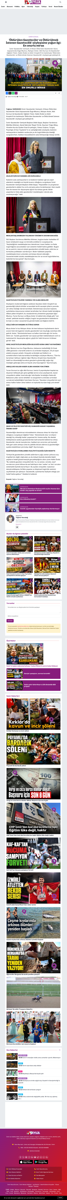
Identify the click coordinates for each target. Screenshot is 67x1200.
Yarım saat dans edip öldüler (30, 1065)
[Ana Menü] (6, 2)
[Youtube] (35, 1157)
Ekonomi (10, 6)
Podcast (36, 1186)
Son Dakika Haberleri (14, 1178)
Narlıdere (30, 1193)
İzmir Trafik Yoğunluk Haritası (44, 1172)
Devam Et (18, 524)
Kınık (7, 1193)
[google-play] (41, 1162)
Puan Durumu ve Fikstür (15, 1175)
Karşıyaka (45, 1191)
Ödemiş (36, 1193)
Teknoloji (30, 6)
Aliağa (12, 1189)
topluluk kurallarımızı (23, 626)
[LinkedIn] (32, 1157)
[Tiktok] (38, 1157)
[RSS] (46, 1157)
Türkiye (44, 6)
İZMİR (7, 1189)
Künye (57, 1184)
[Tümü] (59, 1050)
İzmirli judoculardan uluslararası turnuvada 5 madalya (45, 595)
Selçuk (48, 1193)
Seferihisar (42, 1193)
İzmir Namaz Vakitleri (15, 1172)
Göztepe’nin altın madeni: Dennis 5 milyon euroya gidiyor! (45, 574)
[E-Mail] (17, 527)
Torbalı (56, 1193)
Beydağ (40, 1189)
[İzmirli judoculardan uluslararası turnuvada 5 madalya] (47, 586)
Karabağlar (31, 1191)
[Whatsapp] (43, 1157)
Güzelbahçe (23, 1191)
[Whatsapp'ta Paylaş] (13, 93)
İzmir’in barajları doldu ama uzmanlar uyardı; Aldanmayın (19, 553)
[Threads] (41, 1157)
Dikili (8, 1191)
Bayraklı (28, 1189)
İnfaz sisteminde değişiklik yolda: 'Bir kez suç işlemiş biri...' (37, 1097)
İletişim (31, 1186)
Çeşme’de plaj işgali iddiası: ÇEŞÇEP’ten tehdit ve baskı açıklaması (19, 595)
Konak (11, 1193)
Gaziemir (16, 1191)
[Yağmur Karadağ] (10, 518)
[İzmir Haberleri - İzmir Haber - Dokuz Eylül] (33, 2)
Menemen (23, 1193)
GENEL (20, 1063)
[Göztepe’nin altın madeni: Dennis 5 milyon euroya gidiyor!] (47, 565)
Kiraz (58, 1191)
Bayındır (22, 1189)
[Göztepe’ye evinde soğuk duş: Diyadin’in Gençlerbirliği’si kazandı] (47, 544)
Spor (23, 6)
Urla (60, 1193)
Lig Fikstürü (36, 1184)
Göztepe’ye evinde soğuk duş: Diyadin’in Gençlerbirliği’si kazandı (46, 553)
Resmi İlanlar (58, 6)
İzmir (3, 6)
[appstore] (26, 1162)
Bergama (34, 1189)
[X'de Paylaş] (9, 93)
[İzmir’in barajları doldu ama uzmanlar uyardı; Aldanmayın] (20, 544)
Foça (11, 1191)
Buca (51, 1189)
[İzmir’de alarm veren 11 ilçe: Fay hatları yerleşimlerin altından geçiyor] (20, 565)
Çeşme (55, 1189)
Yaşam (37, 6)
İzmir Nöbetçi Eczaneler (15, 1169)
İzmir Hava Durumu (42, 1169)
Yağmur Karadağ (11, 96)
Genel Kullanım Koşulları (47, 1184)
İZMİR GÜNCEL (33, 37)
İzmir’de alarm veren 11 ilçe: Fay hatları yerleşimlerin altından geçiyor (19, 574)
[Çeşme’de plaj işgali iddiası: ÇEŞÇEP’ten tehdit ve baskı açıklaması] (20, 586)
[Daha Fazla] (16, 93)
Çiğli (59, 1189)
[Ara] (60, 2)
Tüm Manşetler (40, 1175)
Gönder (10, 620)
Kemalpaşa (52, 1191)
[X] (23, 1157)
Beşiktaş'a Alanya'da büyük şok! (31, 1073)
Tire (52, 1193)
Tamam (60, 1197)
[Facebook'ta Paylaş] (7, 93)
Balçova (17, 1189)
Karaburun (38, 1191)
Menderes (17, 1193)
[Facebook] (20, 1157)
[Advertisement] (33, 21)
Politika (17, 6)
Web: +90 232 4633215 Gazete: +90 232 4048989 (35, 1147)
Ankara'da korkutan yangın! (30, 1089)
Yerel (50, 6)
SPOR (20, 1071)
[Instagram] (29, 1157)
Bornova (46, 1189)
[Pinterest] (26, 1157)
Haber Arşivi (39, 1178)
